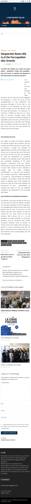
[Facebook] (21, 1)
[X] (26, 1)
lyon (9, 243)
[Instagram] (28, 1)
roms (24, 243)
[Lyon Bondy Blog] (15, 19)
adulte (10, 241)
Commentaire (5, 382)
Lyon (8, 50)
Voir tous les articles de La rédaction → (12, 280)
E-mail (3, 410)
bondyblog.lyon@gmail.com (9, 485)
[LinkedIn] (29, 1)
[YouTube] (23, 1)
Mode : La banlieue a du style (11, 365)
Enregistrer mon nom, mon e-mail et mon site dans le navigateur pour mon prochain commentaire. (15, 426)
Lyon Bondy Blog (17, 243)
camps (15, 241)
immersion (4, 243)
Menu (5, 25)
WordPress (4, 501)
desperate (21, 241)
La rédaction (8, 64)
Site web (3, 417)
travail (9, 245)
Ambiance (3, 50)
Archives (3, 438)
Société (13, 50)
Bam (9, 501)
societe (3, 245)
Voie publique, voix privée (10, 338)
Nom (2, 403)
